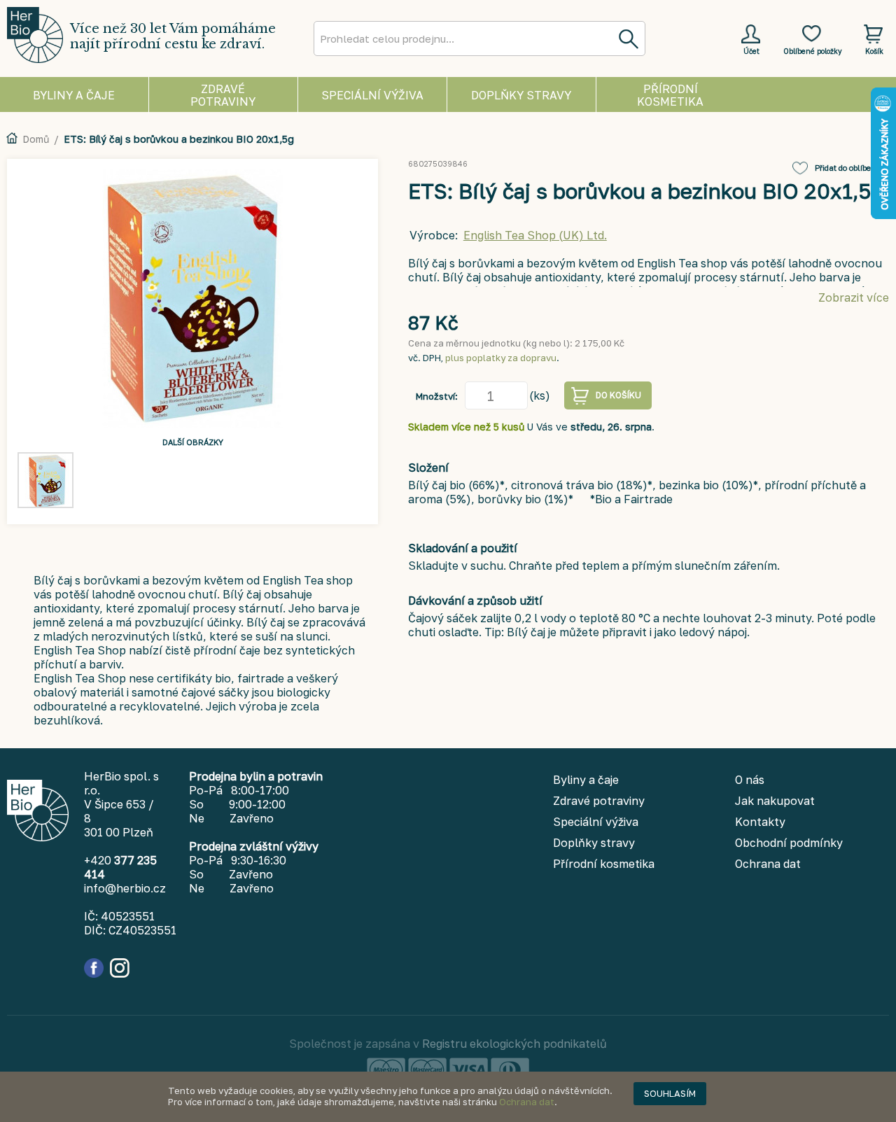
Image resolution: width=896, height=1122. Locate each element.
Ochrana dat (526, 1101)
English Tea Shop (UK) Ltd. (535, 235)
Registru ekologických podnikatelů (514, 1044)
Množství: (437, 396)
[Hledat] (627, 38)
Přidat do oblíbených (852, 167)
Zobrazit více (853, 297)
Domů (35, 139)
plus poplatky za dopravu (500, 357)
